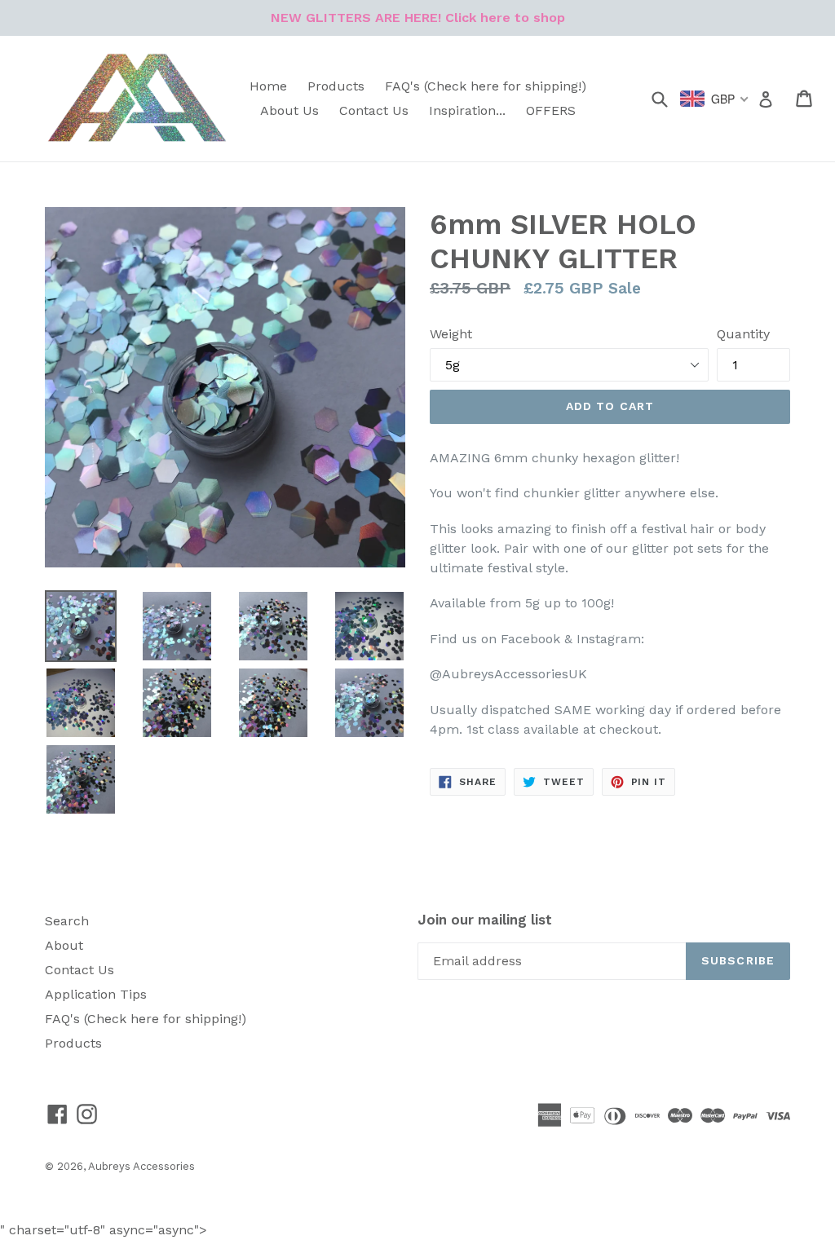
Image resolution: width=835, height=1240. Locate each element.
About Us (289, 110)
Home (268, 86)
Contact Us (374, 110)
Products (335, 86)
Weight (451, 334)
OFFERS (551, 110)
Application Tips (96, 994)
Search (67, 921)
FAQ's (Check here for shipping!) (485, 86)
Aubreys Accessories (141, 1166)
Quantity (743, 334)
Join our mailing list (485, 919)
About (64, 945)
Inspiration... (467, 110)
